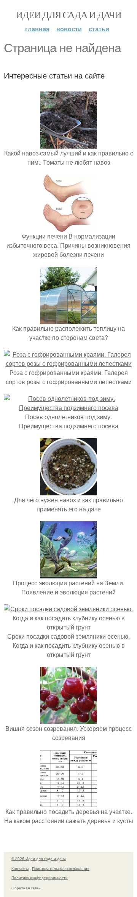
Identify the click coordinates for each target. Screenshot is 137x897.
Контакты (20, 868)
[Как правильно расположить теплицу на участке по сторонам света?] (68, 319)
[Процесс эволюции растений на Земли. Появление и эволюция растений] (68, 573)
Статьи (99, 28)
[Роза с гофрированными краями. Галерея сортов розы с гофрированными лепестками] (68, 363)
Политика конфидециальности (39, 877)
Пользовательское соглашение (60, 868)
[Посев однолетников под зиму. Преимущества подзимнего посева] (68, 407)
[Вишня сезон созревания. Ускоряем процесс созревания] (68, 719)
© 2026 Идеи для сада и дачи (38, 858)
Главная (37, 28)
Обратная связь (25, 888)
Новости (69, 28)
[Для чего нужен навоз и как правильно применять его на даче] (68, 490)
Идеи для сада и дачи (68, 14)
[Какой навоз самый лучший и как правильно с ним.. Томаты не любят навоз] (68, 143)
